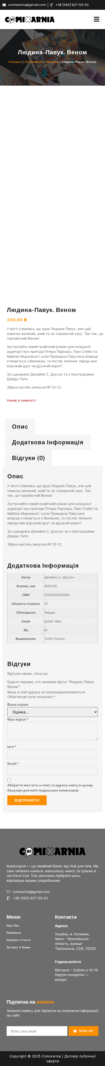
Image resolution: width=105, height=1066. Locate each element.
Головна (15, 62)
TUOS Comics (54, 639)
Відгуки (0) (28, 457)
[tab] (20, 426)
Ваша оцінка (17, 704)
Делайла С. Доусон (59, 577)
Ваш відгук (17, 719)
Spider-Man (53, 621)
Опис (20, 426)
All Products (34, 62)
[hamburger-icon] (96, 19)
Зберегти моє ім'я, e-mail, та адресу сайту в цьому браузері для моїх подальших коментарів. (50, 787)
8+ (46, 630)
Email (13, 763)
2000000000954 (56, 595)
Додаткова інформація (48, 442)
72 (46, 604)
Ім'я (11, 747)
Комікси (52, 62)
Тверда (49, 612)
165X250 (50, 586)
